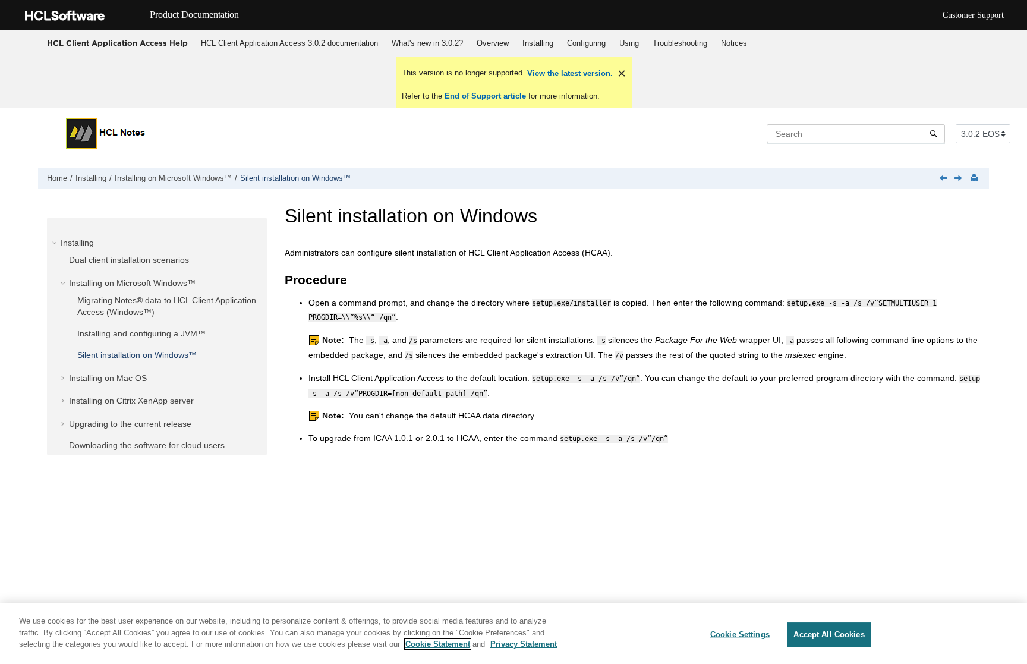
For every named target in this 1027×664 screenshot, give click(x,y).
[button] (56, 242)
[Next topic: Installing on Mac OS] (959, 179)
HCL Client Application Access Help (117, 43)
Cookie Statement (437, 644)
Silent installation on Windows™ (295, 178)
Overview (493, 43)
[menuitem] (289, 43)
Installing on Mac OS (108, 378)
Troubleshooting (680, 43)
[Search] (933, 133)
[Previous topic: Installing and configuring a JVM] (944, 179)
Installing (537, 43)
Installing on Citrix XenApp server (131, 400)
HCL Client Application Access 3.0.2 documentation (289, 43)
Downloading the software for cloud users (147, 445)
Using (629, 43)
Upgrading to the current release (130, 424)
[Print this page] (975, 178)
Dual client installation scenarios (129, 260)
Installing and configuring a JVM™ (141, 333)
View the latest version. (569, 73)
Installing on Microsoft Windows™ (173, 178)
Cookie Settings (740, 634)
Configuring (586, 43)
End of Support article (485, 96)
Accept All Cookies (828, 634)
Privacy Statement (523, 644)
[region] (513, 633)
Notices (734, 43)
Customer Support (973, 15)
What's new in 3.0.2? (427, 43)
